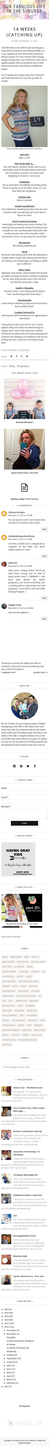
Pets (22, 1015)
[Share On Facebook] (16, 356)
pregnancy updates (27, 1040)
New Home (7, 1011)
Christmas (23, 972)
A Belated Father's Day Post (27, 1195)
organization (9, 1040)
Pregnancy (23, 366)
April (9, 1376)
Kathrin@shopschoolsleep (21, 536)
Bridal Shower (9, 972)
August (10, 1362)
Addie (4, 957)
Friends (5, 986)
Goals (23, 986)
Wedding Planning (11, 1030)
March (10, 1379)
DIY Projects (8, 976)
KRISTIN (12, 563)
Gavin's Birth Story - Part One (28, 1276)
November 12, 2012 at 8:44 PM (20, 566)
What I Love (39, 1030)
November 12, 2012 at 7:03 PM (20, 539)
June (9, 1369)
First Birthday (9, 981)
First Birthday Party (29, 981)
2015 (6, 1316)
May (9, 1372)
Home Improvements (26, 996)
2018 (6, 1309)
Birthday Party (38, 962)
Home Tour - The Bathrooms (28, 1087)
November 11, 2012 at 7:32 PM (20, 515)
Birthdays (7, 967)
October (10, 1355)
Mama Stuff (21, 1001)
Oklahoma (19, 1011)
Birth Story (22, 962)
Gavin (15, 986)
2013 (6, 1323)
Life (4, 1001)
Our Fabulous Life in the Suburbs (24, 8)
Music (20, 1006)
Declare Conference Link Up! (27, 1131)
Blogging (19, 967)
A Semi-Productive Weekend (20, 1341)
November (11, 1334)
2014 (6, 1319)
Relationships (18, 1020)
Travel (21, 1025)
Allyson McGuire (16, 512)
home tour (37, 1035)
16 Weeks (11, 1344)
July (8, 1365)
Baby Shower (8, 962)
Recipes (5, 1020)
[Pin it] (27, 356)
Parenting (32, 1011)
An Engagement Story (24, 1235)
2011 (6, 1386)
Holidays (35, 991)
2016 (6, 1312)
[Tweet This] (11, 356)
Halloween (23, 991)
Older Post (39, 672)
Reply (44, 529)
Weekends (27, 1030)
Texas (42, 1020)
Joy (39, 996)
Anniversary (16, 957)
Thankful (11, 1337)
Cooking (35, 972)
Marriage (34, 1001)
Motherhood (8, 1006)
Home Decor (8, 996)
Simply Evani (14, 605)
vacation (6, 1045)
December (11, 1330)
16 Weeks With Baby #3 (25, 1174)
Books (30, 967)
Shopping (32, 1020)
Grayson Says (8, 991)
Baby (12, 366)
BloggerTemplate (24, 1443)
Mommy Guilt (20, 1256)
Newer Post (9, 672)
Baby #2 (35, 957)
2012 (6, 1327)
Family (29, 976)
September (12, 1358)
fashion (15, 1035)
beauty (5, 1035)
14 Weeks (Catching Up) (18, 1348)
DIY (43, 972)
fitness (25, 1035)
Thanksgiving (8, 1025)
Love (11, 1001)
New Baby (30, 1006)
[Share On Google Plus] (21, 356)
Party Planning (9, 1015)
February (11, 1383)
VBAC (29, 1025)
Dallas (20, 976)
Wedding (38, 1025)
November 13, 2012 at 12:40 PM (20, 608)
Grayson (33, 986)
